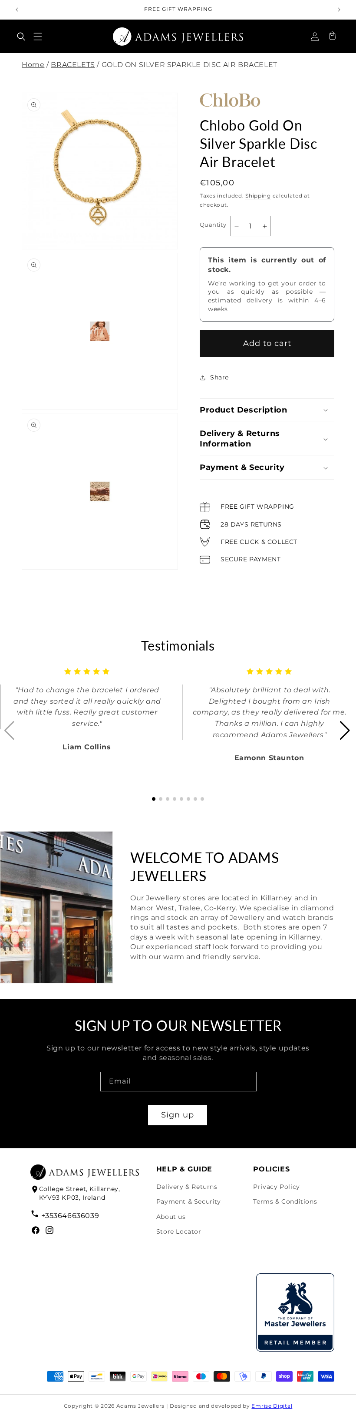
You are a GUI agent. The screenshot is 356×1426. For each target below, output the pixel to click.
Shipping (258, 195)
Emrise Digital (271, 1406)
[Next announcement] (339, 9)
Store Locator (178, 1231)
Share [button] (219, 377)
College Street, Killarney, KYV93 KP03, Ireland (79, 1193)
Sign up (177, 1115)
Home (33, 64)
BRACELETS (73, 64)
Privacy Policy (276, 1187)
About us (171, 1217)
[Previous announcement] (16, 9)
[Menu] (37, 36)
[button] (21, 36)
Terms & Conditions (285, 1201)
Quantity (213, 224)
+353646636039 (70, 1215)
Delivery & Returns (187, 1187)
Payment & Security (188, 1201)
